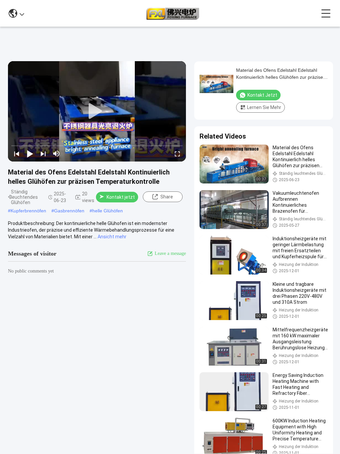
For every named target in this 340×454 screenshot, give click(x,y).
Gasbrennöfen (69, 210)
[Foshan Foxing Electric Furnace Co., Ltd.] (172, 13)
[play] (97, 111)
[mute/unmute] (56, 154)
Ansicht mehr (112, 236)
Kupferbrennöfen (28, 210)
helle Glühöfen (107, 210)
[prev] (16, 154)
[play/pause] (30, 154)
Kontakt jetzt (121, 197)
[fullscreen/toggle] (177, 154)
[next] (43, 154)
